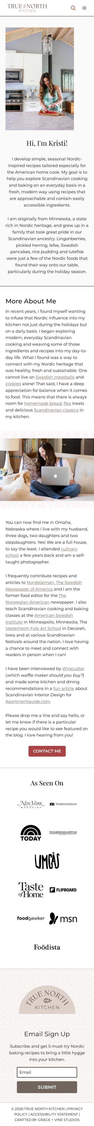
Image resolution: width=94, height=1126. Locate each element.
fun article (63, 688)
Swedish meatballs (55, 377)
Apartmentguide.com (27, 701)
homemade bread (43, 403)
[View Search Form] (73, 8)
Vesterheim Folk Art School (33, 628)
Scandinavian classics (56, 410)
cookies (13, 383)
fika (67, 403)
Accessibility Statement (54, 1114)
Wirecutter (73, 668)
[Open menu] (84, 7)
